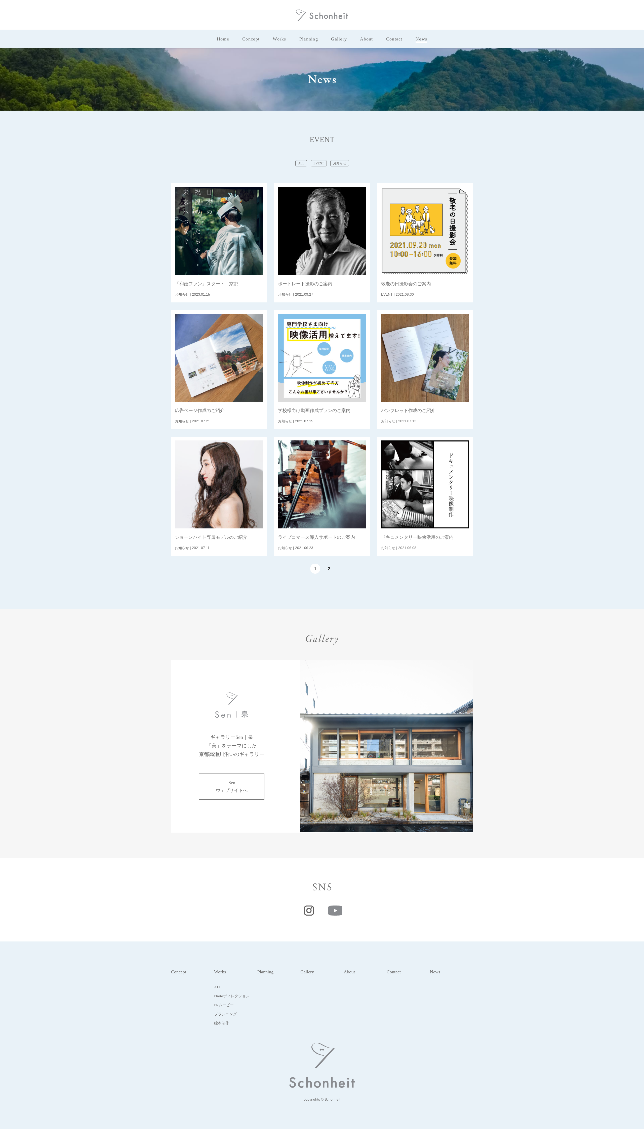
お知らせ (339, 163)
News (435, 971)
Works (220, 971)
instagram (308, 911)
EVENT (318, 163)
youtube (335, 911)
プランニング (225, 1014)
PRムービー (224, 1005)
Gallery (307, 971)
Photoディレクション (232, 996)
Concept (178, 971)
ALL (301, 163)
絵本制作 (221, 1023)
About (349, 971)
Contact (394, 971)
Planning (265, 971)
